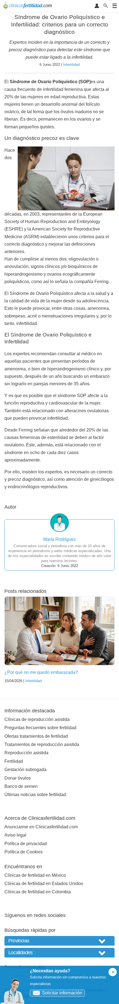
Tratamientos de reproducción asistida (41, 744)
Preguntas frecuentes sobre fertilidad (40, 727)
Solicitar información (62, 993)
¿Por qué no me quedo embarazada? (41, 672)
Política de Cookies (23, 852)
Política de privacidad (25, 843)
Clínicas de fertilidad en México (35, 875)
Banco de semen (21, 786)
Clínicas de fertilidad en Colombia (37, 891)
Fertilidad (13, 761)
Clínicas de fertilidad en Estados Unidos (43, 883)
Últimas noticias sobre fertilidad (35, 794)
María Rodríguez (59, 539)
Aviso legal (15, 835)
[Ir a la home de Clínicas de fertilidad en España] (28, 6)
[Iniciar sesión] (97, 6)
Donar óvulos (17, 778)
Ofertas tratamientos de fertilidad (36, 736)
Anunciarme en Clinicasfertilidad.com (41, 826)
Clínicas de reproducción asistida (37, 719)
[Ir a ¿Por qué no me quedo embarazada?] (59, 631)
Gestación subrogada (25, 769)
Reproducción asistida (26, 752)
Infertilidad (71, 65)
